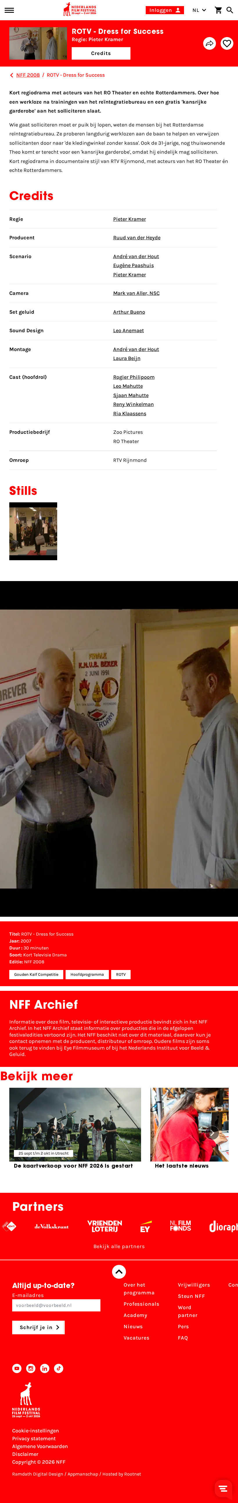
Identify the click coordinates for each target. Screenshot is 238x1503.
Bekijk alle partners (119, 1246)
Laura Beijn (126, 358)
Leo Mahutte (128, 386)
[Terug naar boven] (119, 1272)
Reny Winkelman (133, 404)
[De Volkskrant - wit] (36, 1226)
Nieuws (133, 1326)
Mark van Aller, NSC (136, 293)
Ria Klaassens (129, 413)
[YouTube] (16, 1368)
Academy (135, 1315)
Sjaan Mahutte (131, 395)
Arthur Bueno (129, 312)
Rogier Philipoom (134, 377)
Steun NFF (191, 1296)
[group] (75, 1131)
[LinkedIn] (44, 1368)
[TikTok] (58, 1368)
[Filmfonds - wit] (164, 1226)
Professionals (141, 1304)
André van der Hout (136, 256)
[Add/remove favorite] (227, 43)
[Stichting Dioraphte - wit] (213, 1226)
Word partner (188, 1311)
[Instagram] (30, 1368)
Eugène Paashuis (133, 265)
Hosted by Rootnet (121, 1474)
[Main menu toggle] (9, 10)
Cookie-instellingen (35, 1430)
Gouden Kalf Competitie (36, 974)
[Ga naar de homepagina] (80, 10)
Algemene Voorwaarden (40, 1446)
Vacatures (136, 1338)
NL (195, 10)
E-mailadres (28, 1295)
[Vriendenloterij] (88, 1226)
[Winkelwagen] (218, 10)
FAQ (183, 1338)
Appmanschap (83, 1474)
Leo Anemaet (128, 330)
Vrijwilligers (194, 1285)
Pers (183, 1326)
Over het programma (139, 1289)
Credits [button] (101, 53)
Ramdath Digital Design (37, 1474)
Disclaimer (25, 1454)
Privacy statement (34, 1438)
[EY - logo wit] (130, 1226)
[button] (212, 1133)
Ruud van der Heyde (137, 237)
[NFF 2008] (11, 75)
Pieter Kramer (129, 219)
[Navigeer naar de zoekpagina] (229, 10)
